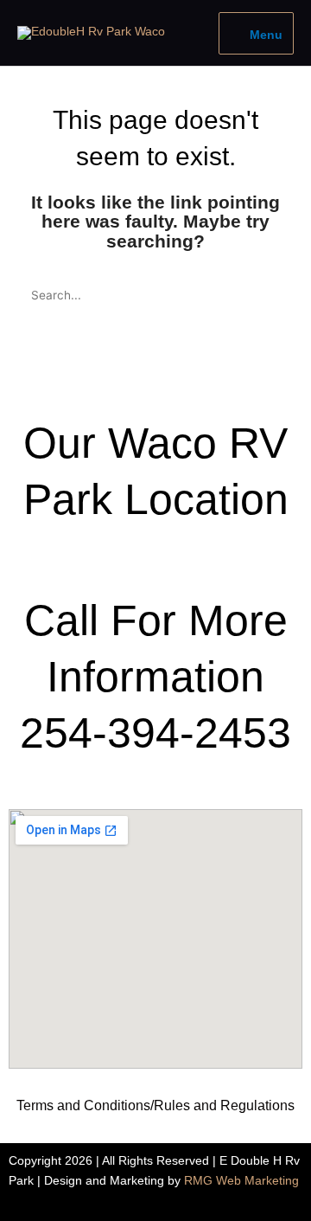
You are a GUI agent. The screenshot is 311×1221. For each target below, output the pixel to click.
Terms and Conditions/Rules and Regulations (155, 1105)
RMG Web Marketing (241, 1180)
